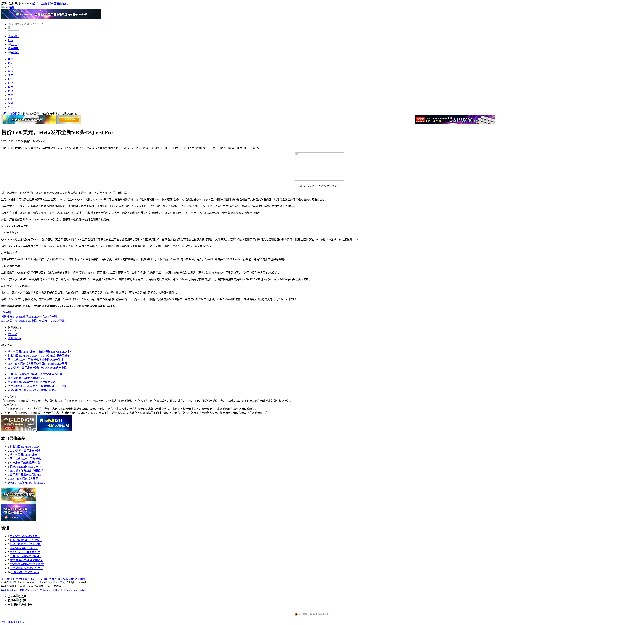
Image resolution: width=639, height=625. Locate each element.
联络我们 (13, 36)
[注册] (43, 3)
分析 (10, 67)
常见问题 (80, 579)
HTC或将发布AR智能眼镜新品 (26, 378)
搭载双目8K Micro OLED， (26, 446)
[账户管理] (53, 3)
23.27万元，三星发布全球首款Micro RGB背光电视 (37, 367)
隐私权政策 (67, 579)
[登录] (35, 3)
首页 (10, 59)
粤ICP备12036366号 (12, 622)
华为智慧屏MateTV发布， (25, 454)
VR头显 (12, 334)
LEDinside (57, 590)
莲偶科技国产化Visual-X (25, 572)
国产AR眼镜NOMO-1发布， (26, 568)
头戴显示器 (14, 338)
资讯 (10, 63)
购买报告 (13, 48)
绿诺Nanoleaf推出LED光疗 (25, 466)
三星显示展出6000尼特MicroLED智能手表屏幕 (35, 374)
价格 (10, 83)
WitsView (45, 590)
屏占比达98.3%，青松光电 (25, 458)
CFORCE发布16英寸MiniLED (28, 482)
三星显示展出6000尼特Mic (25, 474)
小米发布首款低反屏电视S (25, 462)
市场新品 (14, 113)
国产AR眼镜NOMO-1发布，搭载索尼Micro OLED (37, 386)
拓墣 (82, 590)
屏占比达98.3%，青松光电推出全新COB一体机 (35, 359)
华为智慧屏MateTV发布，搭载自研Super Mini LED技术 (40, 351)
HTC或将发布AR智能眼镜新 (26, 470)
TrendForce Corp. (56, 582)
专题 (10, 95)
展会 (10, 103)
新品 (10, 75)
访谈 (10, 91)
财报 (10, 71)
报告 (10, 79)
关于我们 (6, 579)
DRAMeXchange (29, 590)
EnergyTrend (71, 590)
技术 (10, 87)
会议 (10, 107)
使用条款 (54, 579)
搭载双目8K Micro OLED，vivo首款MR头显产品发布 (39, 355)
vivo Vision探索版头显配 (24, 478)
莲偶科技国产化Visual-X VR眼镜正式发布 (32, 390)
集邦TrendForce (10, 590)
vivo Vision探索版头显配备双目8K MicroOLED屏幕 (37, 363)
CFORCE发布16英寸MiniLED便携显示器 (32, 382)
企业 (10, 99)
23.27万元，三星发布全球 (25, 450)
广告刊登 (42, 579)
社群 (10, 40)
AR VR (12, 330)
